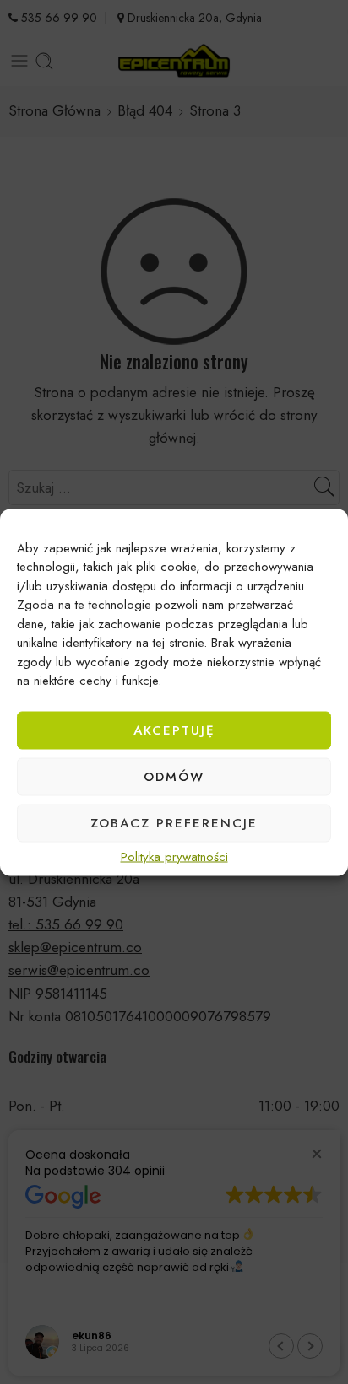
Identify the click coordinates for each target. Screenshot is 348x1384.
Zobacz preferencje (174, 823)
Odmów (174, 776)
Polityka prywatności (174, 856)
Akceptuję (174, 730)
